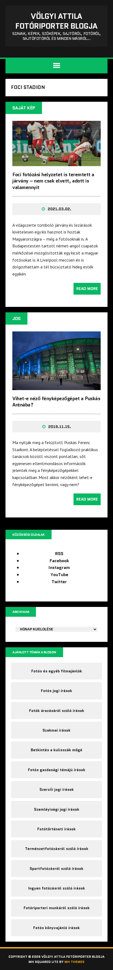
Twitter (59, 582)
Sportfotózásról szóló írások (56, 868)
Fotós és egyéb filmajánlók (56, 671)
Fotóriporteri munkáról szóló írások (57, 908)
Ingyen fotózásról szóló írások (56, 888)
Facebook (59, 561)
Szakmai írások (56, 730)
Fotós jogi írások (56, 690)
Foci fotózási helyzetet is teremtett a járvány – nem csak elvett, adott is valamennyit (53, 181)
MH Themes (74, 961)
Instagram (59, 567)
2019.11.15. (59, 426)
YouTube (59, 574)
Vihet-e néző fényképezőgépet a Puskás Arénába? (56, 401)
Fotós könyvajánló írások (56, 927)
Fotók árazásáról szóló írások (56, 710)
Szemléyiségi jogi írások (56, 809)
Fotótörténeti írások (56, 829)
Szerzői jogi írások (56, 789)
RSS (59, 553)
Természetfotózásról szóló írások (56, 848)
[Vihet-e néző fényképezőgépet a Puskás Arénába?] (56, 386)
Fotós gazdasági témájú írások (56, 770)
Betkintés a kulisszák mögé (56, 750)
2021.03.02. (59, 209)
